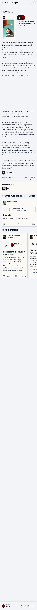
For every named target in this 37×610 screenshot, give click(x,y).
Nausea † (9, 606)
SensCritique (5, 6)
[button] (34, 2)
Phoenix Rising (23, 6)
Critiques (30, 6)
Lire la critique (8, 221)
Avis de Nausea (6, 8)
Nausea (30, 24)
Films (11, 6)
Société (16, 6)
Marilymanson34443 (19, 208)
